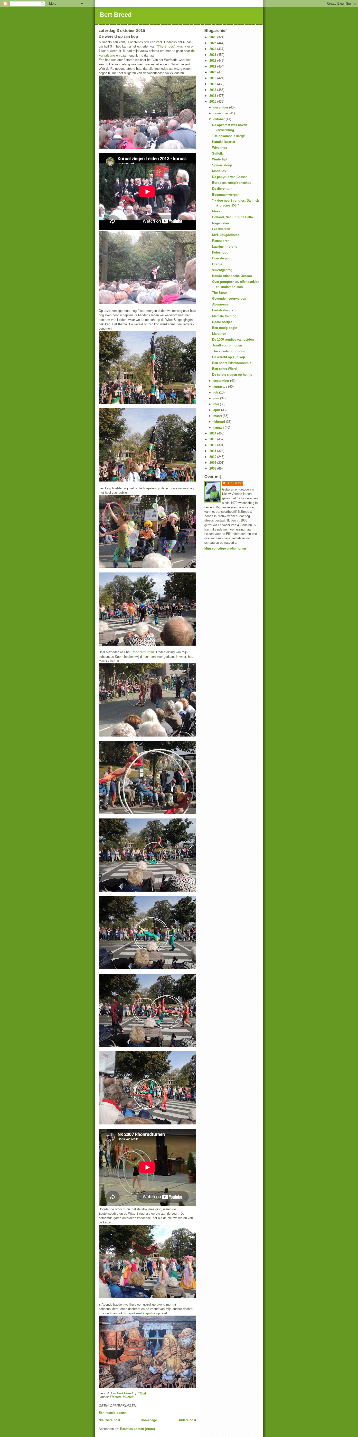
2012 (213, 445)
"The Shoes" (165, 46)
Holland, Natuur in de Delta (232, 217)
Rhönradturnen (143, 652)
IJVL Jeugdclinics (225, 235)
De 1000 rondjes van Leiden (233, 339)
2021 (213, 66)
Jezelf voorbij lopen (227, 345)
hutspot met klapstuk (139, 1313)
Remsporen (220, 241)
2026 (213, 37)
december (221, 107)
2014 (213, 433)
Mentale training (224, 316)
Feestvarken (221, 229)
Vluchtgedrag (222, 270)
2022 (213, 60)
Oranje (217, 264)
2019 (213, 78)
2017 (213, 90)
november (221, 113)
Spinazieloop (222, 165)
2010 (213, 457)
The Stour (219, 293)
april (217, 410)
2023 (213, 55)
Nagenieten (220, 223)
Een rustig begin (224, 328)
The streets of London (228, 351)
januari (219, 427)
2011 (213, 451)
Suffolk (217, 153)
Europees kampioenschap (231, 183)
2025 (213, 43)
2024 (213, 49)
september (221, 381)
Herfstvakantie (222, 310)
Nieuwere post (109, 1420)
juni (216, 398)
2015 (213, 101)
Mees (216, 211)
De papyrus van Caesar (229, 177)
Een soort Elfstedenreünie (231, 363)
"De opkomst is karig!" (229, 136)
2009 (213, 462)
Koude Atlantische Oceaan (232, 276)
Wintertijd (219, 159)
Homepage (149, 1420)
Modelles (219, 171)
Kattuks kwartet (223, 142)
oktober (219, 119)
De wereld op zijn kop (228, 357)
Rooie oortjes (222, 322)
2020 (213, 72)
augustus (220, 386)
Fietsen (115, 1397)
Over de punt (222, 258)
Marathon (219, 333)
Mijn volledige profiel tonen (225, 548)
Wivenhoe (219, 147)
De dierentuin (222, 188)
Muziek (128, 1397)
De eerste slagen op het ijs (232, 374)
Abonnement (221, 304)
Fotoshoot (219, 252)
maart (218, 416)
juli (216, 392)
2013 (213, 439)
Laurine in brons (224, 246)
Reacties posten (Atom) (137, 1429)
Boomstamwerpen (225, 195)
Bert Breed (116, 14)
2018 (213, 84)
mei (216, 404)
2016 (213, 96)
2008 (213, 468)
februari (219, 421)
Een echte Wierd (224, 369)
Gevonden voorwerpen (229, 298)
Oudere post (187, 1420)
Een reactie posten (113, 1413)
